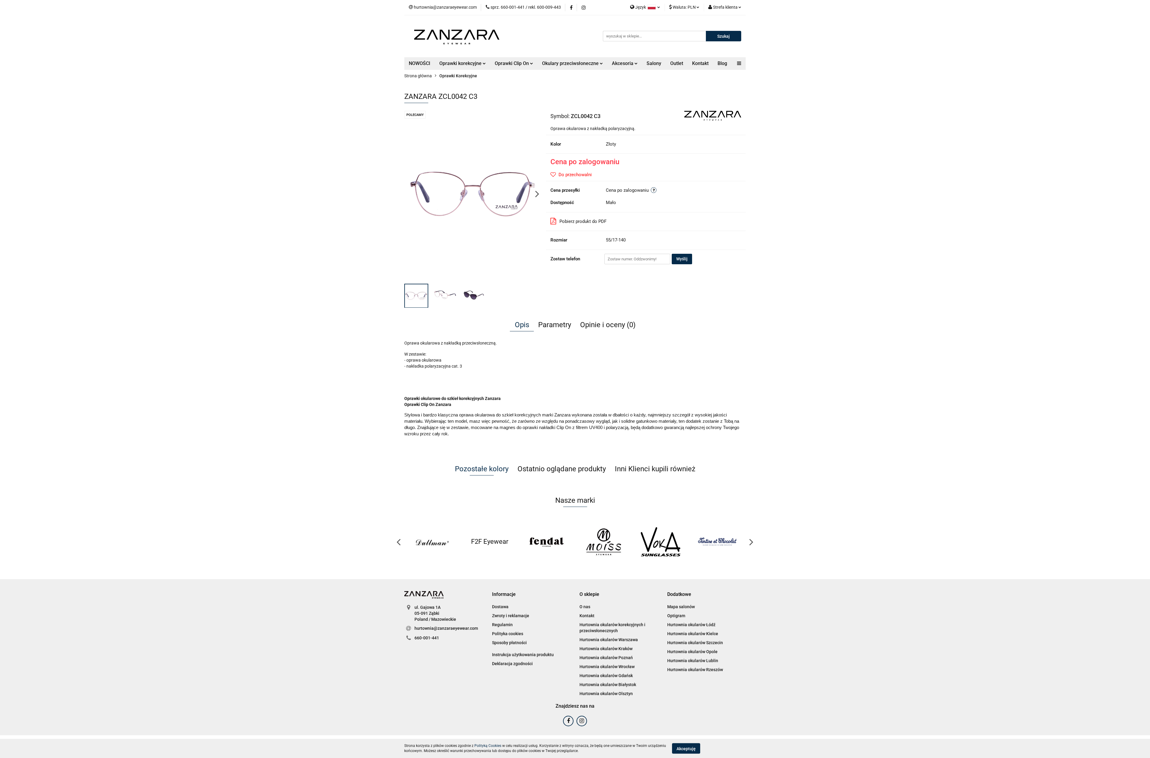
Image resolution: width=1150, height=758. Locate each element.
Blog (722, 63)
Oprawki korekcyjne (461, 63)
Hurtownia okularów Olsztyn (606, 693)
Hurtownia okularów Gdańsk (606, 675)
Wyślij (682, 258)
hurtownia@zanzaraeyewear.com (446, 628)
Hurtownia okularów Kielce (692, 633)
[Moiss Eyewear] (547, 541)
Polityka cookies (507, 633)
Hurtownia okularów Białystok (607, 684)
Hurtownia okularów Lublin (692, 660)
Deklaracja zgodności (512, 663)
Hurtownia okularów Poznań (606, 657)
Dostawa (500, 606)
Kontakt (700, 63)
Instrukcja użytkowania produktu (523, 654)
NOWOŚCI (419, 63)
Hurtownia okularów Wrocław (607, 666)
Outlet (676, 63)
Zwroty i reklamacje (510, 615)
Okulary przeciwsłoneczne (571, 63)
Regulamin (502, 624)
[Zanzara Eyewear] (712, 115)
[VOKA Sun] (604, 541)
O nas (584, 606)
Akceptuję (686, 748)
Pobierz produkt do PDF (582, 221)
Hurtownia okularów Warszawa (608, 639)
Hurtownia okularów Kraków (605, 648)
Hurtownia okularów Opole (692, 651)
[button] (504, 595)
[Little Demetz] (717, 541)
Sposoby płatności (509, 642)
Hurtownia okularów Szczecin (695, 642)
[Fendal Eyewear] (490, 541)
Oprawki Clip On (512, 63)
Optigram (676, 615)
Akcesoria (623, 63)
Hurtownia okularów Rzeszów (695, 669)
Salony (654, 63)
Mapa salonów (681, 606)
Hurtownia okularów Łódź (691, 624)
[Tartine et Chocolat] (660, 541)
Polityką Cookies (487, 746)
